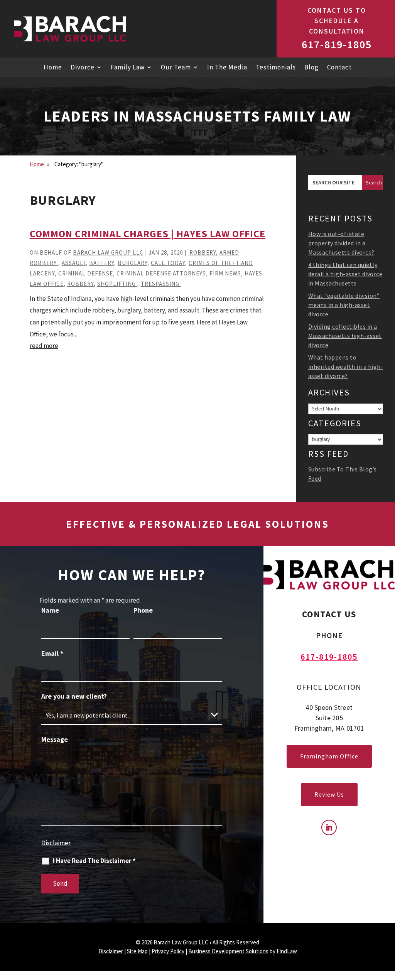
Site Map (137, 951)
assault (74, 263)
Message (54, 739)
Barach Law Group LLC (108, 252)
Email (52, 653)
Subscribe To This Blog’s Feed (342, 473)
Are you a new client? (74, 696)
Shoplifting (117, 283)
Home (53, 67)
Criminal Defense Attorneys (161, 273)
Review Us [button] (329, 794)
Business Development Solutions (228, 951)
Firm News (225, 273)
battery (101, 263)
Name (50, 610)
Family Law (128, 67)
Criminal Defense (85, 273)
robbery (202, 252)
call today (168, 263)
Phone (143, 610)
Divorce (83, 67)
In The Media (227, 67)
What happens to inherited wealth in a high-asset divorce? (345, 366)
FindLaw (287, 951)
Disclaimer (56, 843)
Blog (311, 67)
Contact (339, 67)
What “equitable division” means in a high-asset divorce (344, 305)
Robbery (80, 283)
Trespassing (161, 283)
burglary (132, 263)
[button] (387, 949)
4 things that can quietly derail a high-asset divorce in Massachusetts (345, 274)
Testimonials (276, 67)
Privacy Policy (168, 951)
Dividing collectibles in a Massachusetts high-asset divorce (345, 336)
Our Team (176, 67)
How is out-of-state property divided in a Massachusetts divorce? (341, 243)
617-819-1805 (337, 44)
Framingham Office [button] (329, 756)
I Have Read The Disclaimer (94, 861)
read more (44, 345)
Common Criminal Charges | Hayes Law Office (147, 233)
